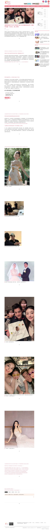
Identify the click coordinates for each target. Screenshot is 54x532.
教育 (12, 6)
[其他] (33, 497)
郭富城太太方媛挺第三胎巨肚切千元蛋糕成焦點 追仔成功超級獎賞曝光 (15, 471)
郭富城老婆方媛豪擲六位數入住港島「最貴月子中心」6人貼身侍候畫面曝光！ (17, 467)
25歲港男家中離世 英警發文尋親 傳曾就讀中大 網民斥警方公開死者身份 (44, 56)
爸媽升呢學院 (33, 6)
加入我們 (42, 6)
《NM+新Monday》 (37, 522)
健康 (20, 6)
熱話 (5, 28)
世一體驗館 (27, 6)
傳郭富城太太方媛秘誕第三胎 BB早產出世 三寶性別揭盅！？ (14, 465)
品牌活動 (38, 6)
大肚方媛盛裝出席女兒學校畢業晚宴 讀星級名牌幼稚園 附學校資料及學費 (16, 123)
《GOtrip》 (33, 522)
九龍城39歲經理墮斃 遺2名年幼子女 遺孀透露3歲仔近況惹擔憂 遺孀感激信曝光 (44, 52)
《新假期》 (30, 522)
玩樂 (15, 6)
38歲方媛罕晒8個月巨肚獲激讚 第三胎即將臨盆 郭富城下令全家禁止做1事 (16, 146)
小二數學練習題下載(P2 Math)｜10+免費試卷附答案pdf (44, 38)
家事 (9, 6)
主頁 (6, 6)
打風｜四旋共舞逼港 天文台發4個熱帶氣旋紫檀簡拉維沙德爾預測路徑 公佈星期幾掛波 (44, 61)
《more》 (45, 522)
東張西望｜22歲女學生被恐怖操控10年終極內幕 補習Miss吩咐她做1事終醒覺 (44, 65)
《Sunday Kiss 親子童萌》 (20, 523)
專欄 (23, 6)
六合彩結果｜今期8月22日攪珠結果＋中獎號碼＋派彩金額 (44, 35)
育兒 (17, 6)
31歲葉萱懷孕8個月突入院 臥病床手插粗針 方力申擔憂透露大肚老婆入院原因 (17, 463)
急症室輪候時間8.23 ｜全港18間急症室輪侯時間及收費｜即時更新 (44, 48)
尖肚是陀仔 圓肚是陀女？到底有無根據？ (44, 42)
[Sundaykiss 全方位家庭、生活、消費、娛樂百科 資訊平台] (11, 2)
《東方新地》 (41, 522)
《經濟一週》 (25, 523)
